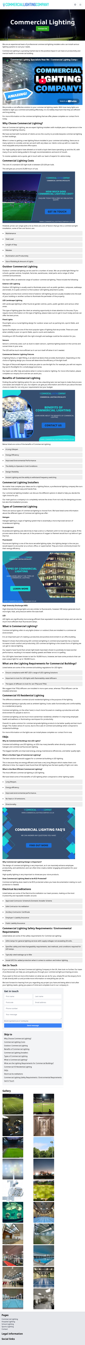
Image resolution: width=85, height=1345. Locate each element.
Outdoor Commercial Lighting (16, 1045)
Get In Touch (9, 1081)
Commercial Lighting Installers (16, 1052)
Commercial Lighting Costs (14, 1042)
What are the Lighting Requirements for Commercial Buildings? (29, 1063)
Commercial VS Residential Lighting (18, 1067)
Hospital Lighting (8, 1321)
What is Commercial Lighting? (15, 1060)
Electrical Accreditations (13, 1074)
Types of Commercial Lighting (15, 1056)
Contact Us (42, 28)
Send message (33, 1025)
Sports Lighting (8, 1326)
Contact (5, 1329)
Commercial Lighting (10, 1319)
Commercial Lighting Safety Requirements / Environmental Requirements (33, 1077)
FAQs (6, 1070)
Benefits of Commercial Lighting (16, 1049)
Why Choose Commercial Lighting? (17, 1038)
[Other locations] (75, 4)
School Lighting (8, 1324)
